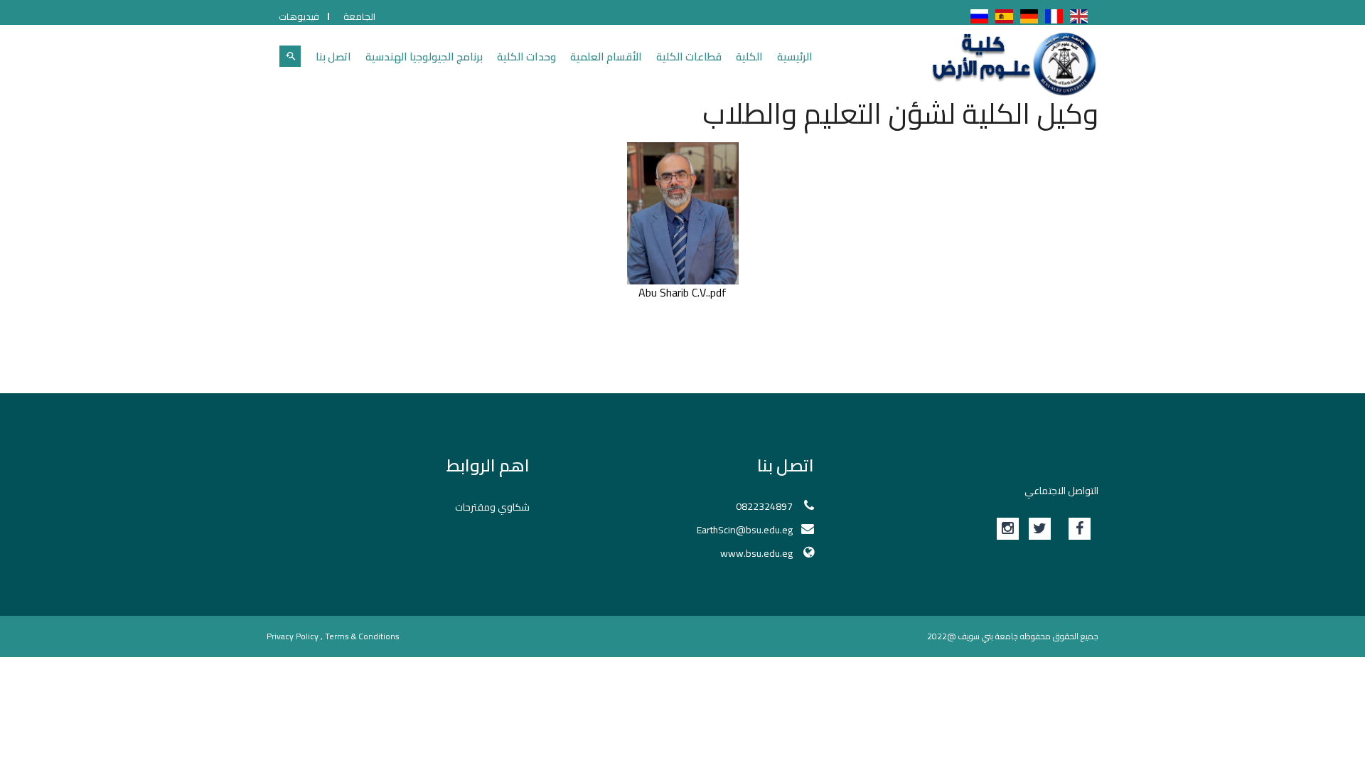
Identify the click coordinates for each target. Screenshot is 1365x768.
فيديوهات (299, 16)
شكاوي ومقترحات (492, 507)
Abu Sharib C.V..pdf (682, 292)
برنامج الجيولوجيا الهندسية (424, 56)
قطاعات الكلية (689, 56)
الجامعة (359, 16)
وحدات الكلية (526, 56)
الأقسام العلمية (606, 56)
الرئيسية (795, 56)
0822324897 (764, 506)
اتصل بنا (333, 56)
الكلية (749, 56)
